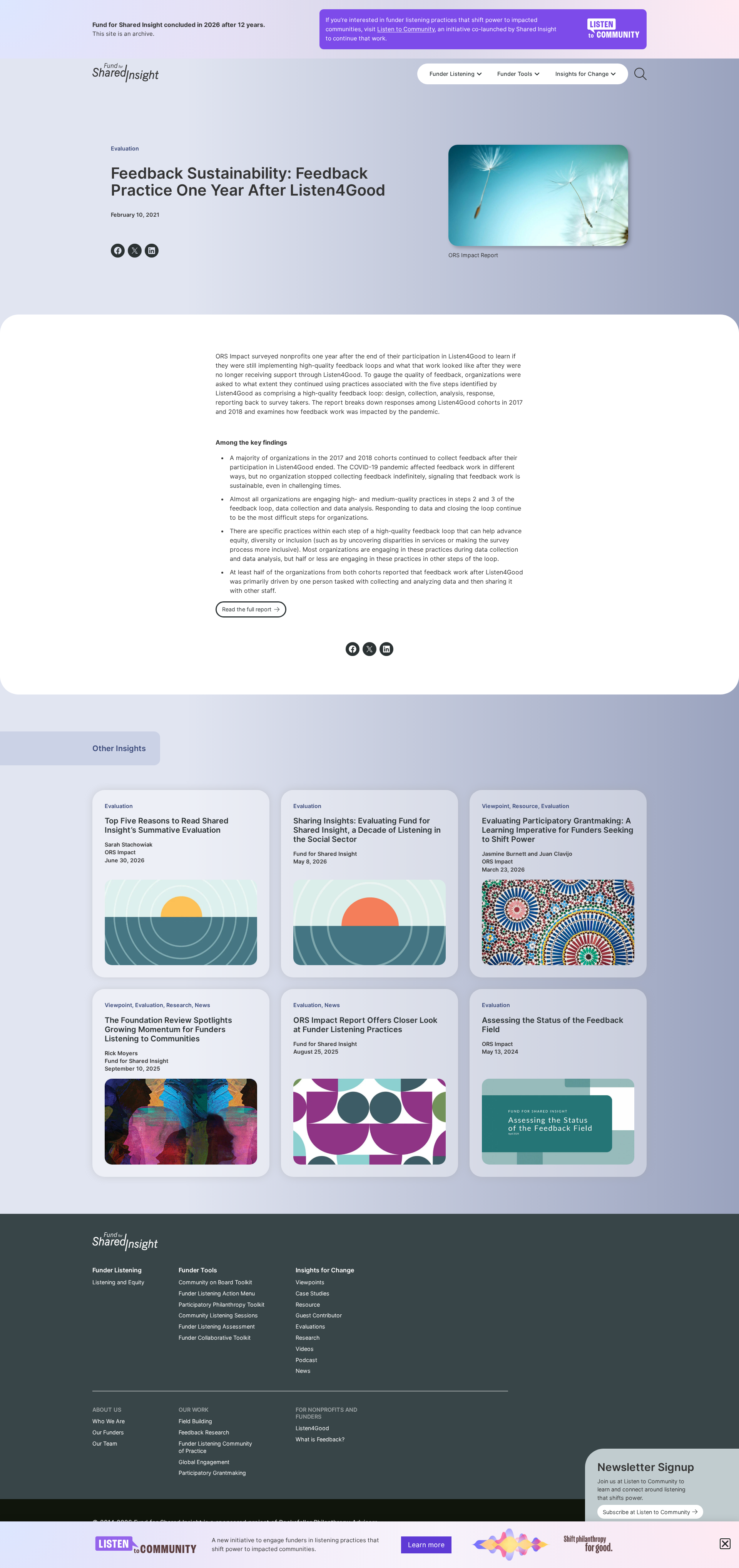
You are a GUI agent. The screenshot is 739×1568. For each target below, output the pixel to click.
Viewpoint (495, 806)
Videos (305, 1348)
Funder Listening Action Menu (217, 1293)
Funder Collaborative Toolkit (215, 1337)
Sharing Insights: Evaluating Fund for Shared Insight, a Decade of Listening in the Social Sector (367, 830)
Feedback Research (204, 1432)
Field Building (195, 1421)
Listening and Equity (118, 1282)
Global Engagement (204, 1462)
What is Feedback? (320, 1439)
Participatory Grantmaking (212, 1472)
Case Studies (312, 1293)
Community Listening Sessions (218, 1315)
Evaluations (310, 1326)
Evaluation (125, 148)
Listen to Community (406, 29)
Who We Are (108, 1421)
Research (179, 1005)
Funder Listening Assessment (217, 1326)
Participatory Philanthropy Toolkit (221, 1304)
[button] (118, 251)
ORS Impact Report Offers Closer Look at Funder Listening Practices (365, 1025)
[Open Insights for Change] (613, 74)
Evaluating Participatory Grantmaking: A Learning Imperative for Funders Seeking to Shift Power (558, 830)
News (202, 1005)
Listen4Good (312, 1428)
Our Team (104, 1443)
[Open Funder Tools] (537, 74)
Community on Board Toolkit (215, 1282)
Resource (525, 806)
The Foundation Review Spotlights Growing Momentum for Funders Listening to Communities (168, 1029)
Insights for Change (325, 1270)
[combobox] (522, 53)
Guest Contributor (319, 1315)
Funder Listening (117, 1270)
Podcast (306, 1360)
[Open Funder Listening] (479, 74)
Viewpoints (310, 1282)
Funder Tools (198, 1270)
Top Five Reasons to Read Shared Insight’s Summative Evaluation (167, 825)
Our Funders (108, 1432)
